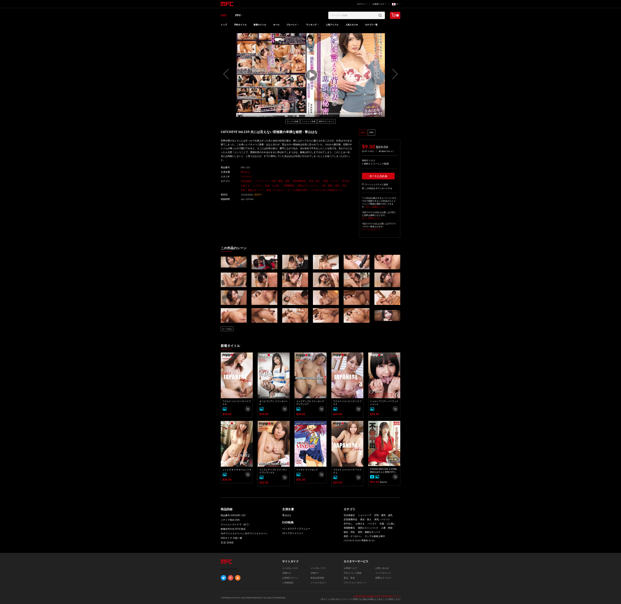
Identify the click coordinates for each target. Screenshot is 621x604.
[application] (310, 75)
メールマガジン (318, 582)
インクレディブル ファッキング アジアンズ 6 (273, 471)
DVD (223, 15)
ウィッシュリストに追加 (376, 184)
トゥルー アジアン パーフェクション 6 (384, 403)
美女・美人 (314, 181)
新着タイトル (260, 24)
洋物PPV (314, 572)
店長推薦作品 (299, 181)
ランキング (311, 24)
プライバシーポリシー (355, 582)
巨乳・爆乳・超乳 (281, 181)
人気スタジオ (351, 24)
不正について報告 (353, 572)
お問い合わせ (382, 568)
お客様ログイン (290, 577)
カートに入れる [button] (378, 176)
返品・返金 (349, 577)
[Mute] (375, 113)
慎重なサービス (383, 577)
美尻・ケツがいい (275, 190)
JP (397, 4)
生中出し (346, 181)
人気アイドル (332, 24)
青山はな (245, 171)
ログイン (361, 4)
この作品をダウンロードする (378, 188)
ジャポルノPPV (318, 568)
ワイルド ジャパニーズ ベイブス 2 (347, 471)
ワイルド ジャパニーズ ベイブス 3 (347, 403)
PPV (238, 15)
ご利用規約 (288, 582)
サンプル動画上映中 (297, 190)
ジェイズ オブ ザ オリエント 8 (237, 469)
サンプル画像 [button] (292, 121)
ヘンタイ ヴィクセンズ (307, 469)
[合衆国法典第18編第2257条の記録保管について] (376, 596)
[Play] (310, 75)
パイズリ (257, 185)
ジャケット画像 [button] (308, 121)
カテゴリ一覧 (371, 24)
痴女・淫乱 (341, 185)
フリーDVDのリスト (371, 229)
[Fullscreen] (380, 113)
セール (276, 24)
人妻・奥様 (326, 185)
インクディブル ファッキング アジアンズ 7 (310, 403)
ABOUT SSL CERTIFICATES (229, 569)
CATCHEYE (246, 176)
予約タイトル (240, 24)
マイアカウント (383, 572)
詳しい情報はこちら (375, 206)
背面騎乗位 (289, 185)
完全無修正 (246, 181)
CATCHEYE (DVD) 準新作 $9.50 (326, 190)
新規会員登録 (317, 577)
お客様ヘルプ (379, 4)
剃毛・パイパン (331, 181)
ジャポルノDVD (290, 568)
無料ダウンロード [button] (326, 121)
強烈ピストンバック (308, 185)
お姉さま (245, 185)
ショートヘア (262, 181)
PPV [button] (371, 132)
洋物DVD (286, 572)
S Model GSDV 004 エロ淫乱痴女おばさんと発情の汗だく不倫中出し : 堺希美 (383, 470)
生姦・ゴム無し (273, 185)
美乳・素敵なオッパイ (252, 190)
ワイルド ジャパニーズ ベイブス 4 (237, 403)
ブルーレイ (291, 24)
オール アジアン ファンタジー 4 (273, 403)
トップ (224, 24)
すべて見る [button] (227, 329)
